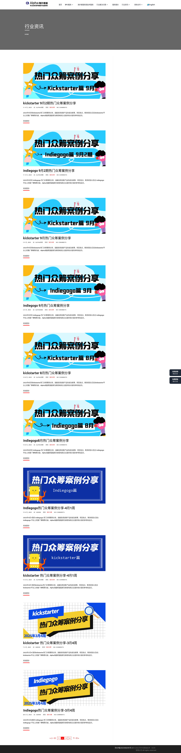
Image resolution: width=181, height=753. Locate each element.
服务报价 (115, 5)
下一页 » (76, 738)
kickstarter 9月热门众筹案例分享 (47, 238)
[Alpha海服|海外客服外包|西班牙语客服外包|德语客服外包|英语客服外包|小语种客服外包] (36, 3)
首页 (60, 5)
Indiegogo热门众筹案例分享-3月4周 (49, 710)
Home (27, 34)
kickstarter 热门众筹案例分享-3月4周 (50, 643)
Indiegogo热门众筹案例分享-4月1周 (49, 508)
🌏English (151, 5)
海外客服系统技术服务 (85, 5)
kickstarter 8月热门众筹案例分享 (47, 373)
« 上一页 (53, 738)
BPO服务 (68, 5)
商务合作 (137, 5)
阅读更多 (26, 121)
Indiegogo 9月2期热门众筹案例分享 (49, 170)
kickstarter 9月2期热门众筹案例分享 (49, 103)
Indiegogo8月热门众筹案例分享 (46, 440)
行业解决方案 (101, 5)
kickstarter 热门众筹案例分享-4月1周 (50, 575)
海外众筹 (52, 107)
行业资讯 (124, 5)
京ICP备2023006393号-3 (124, 748)
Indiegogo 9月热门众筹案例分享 (46, 305)
